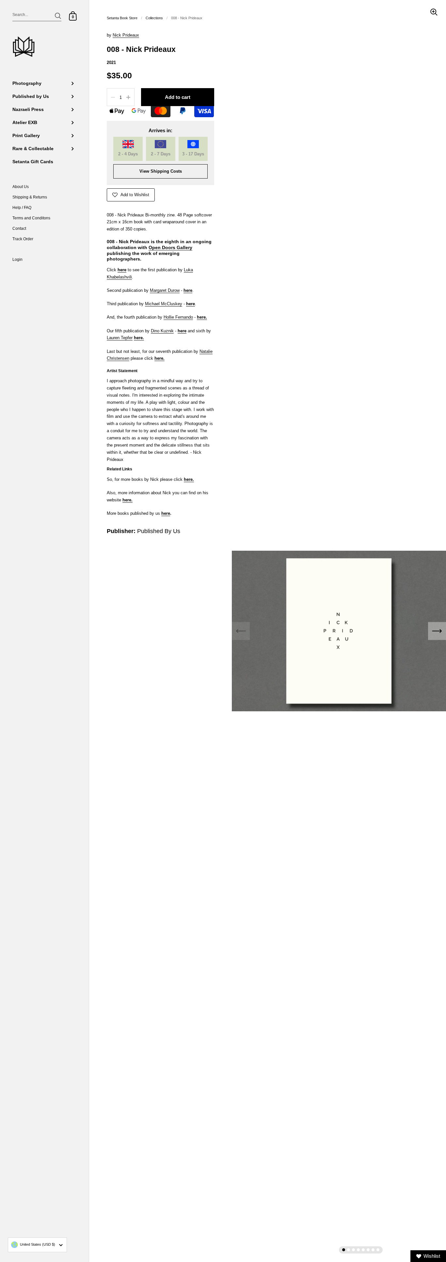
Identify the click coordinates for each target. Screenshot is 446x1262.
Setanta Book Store (122, 18)
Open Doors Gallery (170, 247)
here (201, 317)
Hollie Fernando (178, 317)
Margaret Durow (165, 290)
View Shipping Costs (160, 171)
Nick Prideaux (126, 35)
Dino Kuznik (162, 330)
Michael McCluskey (163, 303)
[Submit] (58, 15)
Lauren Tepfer (120, 337)
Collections (154, 18)
